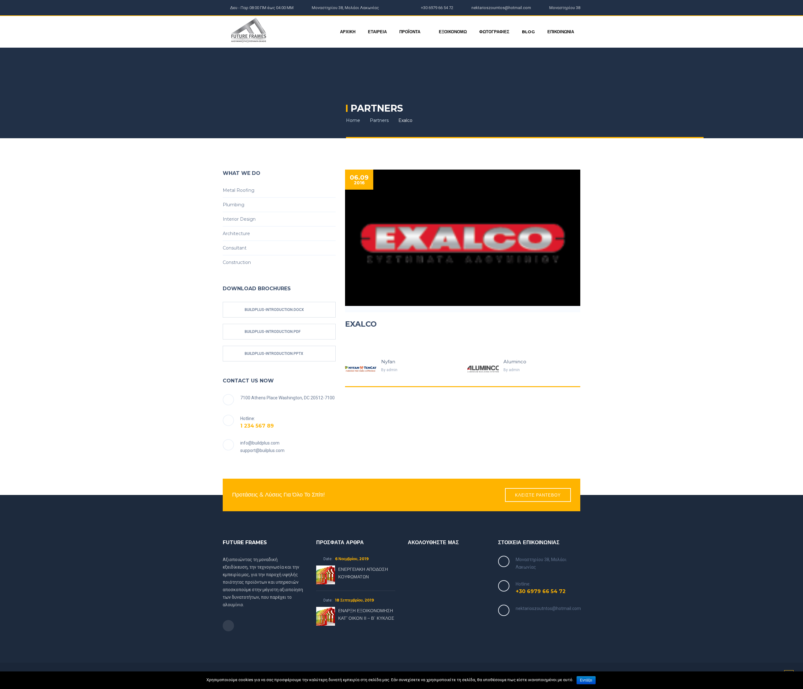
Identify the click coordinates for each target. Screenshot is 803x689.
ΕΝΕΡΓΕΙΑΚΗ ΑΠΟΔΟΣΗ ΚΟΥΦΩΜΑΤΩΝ (363, 573)
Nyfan (388, 362)
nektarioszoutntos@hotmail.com (548, 608)
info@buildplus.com (259, 442)
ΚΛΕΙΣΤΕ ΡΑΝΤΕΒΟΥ (538, 494)
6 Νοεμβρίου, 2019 (352, 558)
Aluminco (514, 362)
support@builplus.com (262, 450)
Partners (379, 120)
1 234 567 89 (257, 426)
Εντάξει (586, 680)
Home (353, 120)
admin (391, 370)
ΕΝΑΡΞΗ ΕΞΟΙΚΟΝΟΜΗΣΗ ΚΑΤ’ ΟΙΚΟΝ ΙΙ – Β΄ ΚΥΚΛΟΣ (366, 614)
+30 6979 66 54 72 (541, 591)
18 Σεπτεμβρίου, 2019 (354, 600)
